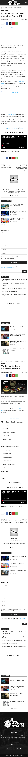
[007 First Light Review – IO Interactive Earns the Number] (5, 343)
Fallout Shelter (12, 114)
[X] (10, 23)
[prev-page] (2, 225)
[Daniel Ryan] (2, 19)
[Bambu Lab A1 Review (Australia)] (5, 351)
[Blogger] (7, 748)
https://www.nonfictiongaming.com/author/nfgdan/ (14, 187)
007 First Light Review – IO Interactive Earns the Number (14, 288)
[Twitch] (12, 194)
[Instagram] (17, 748)
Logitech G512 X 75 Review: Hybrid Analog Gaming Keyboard (13, 284)
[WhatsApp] (16, 23)
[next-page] (4, 225)
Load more (13, 356)
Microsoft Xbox (4, 215)
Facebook (14, 128)
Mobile (6, 7)
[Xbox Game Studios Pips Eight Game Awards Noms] (5, 213)
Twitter (21, 128)
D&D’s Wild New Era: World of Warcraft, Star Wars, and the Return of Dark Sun (14, 280)
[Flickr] (14, 748)
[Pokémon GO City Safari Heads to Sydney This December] (5, 206)
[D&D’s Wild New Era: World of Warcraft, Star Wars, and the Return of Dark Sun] (5, 328)
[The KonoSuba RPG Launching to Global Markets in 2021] (5, 220)
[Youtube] (17, 194)
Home (2, 7)
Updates (6, 10)
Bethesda (7, 151)
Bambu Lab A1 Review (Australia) (9, 291)
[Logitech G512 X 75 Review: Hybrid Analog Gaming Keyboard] (5, 336)
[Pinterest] (13, 23)
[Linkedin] (10, 194)
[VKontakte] (20, 748)
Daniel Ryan (6, 19)
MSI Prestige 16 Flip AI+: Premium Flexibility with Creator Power (14, 295)
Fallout (11, 151)
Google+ (9, 128)
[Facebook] (7, 23)
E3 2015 (7, 114)
